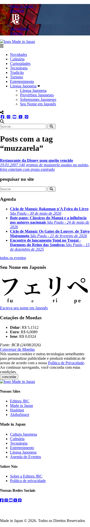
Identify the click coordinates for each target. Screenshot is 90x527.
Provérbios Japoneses (37, 95)
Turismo (16, 77)
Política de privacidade (28, 481)
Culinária (17, 59)
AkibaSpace (19, 414)
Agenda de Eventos (25, 457)
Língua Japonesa (23, 86)
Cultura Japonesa (23, 434)
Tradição (17, 72)
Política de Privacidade (66, 363)
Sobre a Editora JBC (26, 476)
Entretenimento (22, 81)
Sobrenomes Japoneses (38, 99)
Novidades (18, 54)
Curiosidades (20, 63)
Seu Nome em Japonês (38, 104)
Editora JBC (20, 401)
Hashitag (17, 410)
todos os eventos (13, 258)
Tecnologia (19, 68)
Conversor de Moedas (17, 349)
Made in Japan (21, 405)
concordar (9, 377)
